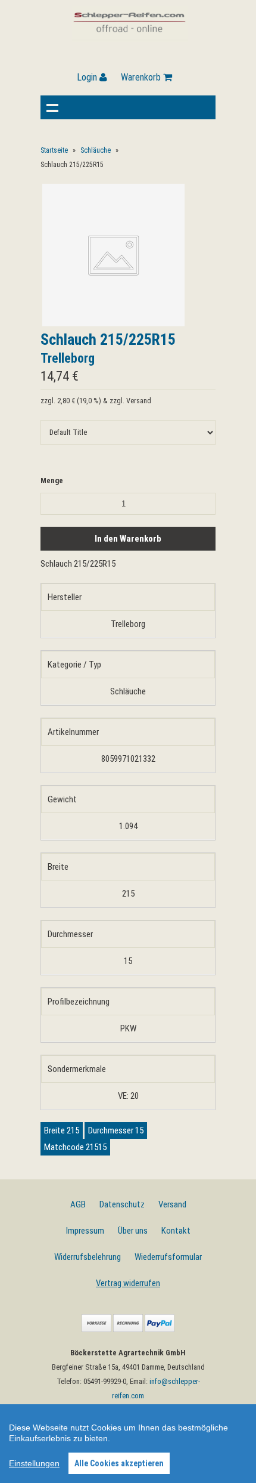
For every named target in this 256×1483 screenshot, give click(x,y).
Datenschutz (122, 1204)
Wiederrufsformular (168, 1257)
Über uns (133, 1230)
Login (88, 77)
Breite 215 (61, 1130)
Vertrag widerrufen (128, 1283)
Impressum (85, 1230)
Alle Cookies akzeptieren (119, 1463)
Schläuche (95, 150)
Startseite (54, 150)
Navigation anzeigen (52, 107)
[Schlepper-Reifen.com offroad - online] (130, 38)
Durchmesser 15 (115, 1130)
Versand (172, 1204)
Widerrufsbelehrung (87, 1257)
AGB (78, 1204)
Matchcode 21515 (75, 1147)
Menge (51, 480)
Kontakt (176, 1230)
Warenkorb (142, 77)
